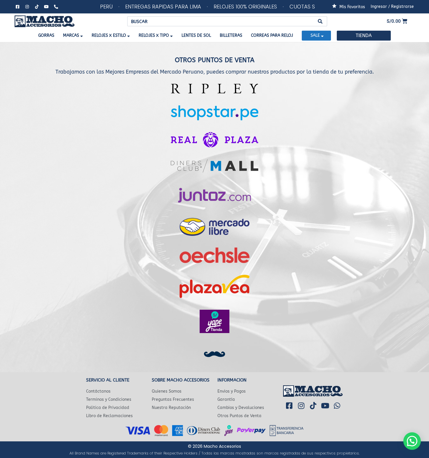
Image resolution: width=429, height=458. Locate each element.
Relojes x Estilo (109, 35)
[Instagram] (27, 7)
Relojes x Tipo (154, 35)
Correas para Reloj (272, 35)
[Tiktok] (37, 7)
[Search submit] (320, 21)
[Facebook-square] (17, 7)
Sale (315, 35)
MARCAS (71, 35)
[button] (412, 441)
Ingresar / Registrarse (392, 6)
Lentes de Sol (196, 35)
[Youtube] (46, 7)
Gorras (46, 35)
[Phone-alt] (56, 7)
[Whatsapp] (337, 405)
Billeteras (231, 35)
